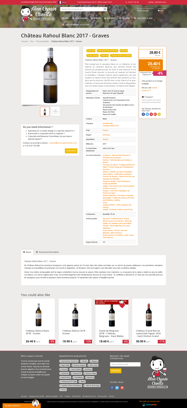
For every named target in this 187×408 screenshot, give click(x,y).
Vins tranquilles (42, 41)
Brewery (110, 18)
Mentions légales (52, 396)
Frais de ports (102, 396)
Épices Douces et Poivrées (108, 51)
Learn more (71, 151)
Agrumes (91, 51)
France (105, 130)
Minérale (105, 55)
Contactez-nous (160, 2)
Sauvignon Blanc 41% (111, 126)
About (28, 252)
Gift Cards (143, 2)
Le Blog (150, 2)
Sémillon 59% (108, 123)
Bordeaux (106, 135)
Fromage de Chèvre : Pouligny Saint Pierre (119, 165)
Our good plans (144, 18)
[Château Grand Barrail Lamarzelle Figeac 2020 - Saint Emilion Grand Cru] (148, 322)
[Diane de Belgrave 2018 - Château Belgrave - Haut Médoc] (111, 322)
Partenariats (76, 396)
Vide (162, 10)
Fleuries (124, 51)
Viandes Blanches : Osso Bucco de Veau (118, 195)
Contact (111, 396)
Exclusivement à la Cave (77, 25)
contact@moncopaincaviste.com (63, 143)
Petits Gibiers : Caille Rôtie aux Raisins (117, 174)
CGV (61, 396)
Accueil (24, 41)
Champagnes (80, 18)
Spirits (96, 18)
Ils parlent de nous (89, 396)
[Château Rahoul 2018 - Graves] (75, 322)
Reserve (125, 18)
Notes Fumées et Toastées (121, 55)
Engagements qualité (36, 396)
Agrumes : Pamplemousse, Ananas (116, 219)
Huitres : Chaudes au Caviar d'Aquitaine (117, 172)
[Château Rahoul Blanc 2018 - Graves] (38, 322)
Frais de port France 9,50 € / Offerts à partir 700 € (94, 2)
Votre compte (145, 10)
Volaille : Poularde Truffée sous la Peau (118, 209)
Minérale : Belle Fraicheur (112, 233)
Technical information (48, 252)
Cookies (67, 396)
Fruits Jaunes (93, 55)
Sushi (105, 202)
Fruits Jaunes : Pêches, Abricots (115, 230)
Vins (66, 18)
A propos (24, 396)
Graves (105, 139)
